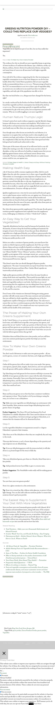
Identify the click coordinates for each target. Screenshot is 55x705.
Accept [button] (31, 704)
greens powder (41, 631)
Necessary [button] (3, 673)
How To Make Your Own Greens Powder (20, 60)
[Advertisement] (27, 597)
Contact (47, 643)
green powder (17, 631)
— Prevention (26, 560)
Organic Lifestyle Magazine (12, 1)
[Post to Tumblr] (9, 44)
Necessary (4, 675)
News (24, 628)
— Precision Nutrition (24, 546)
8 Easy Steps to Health (15, 162)
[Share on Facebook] (3, 44)
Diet (17, 628)
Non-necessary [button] (5, 690)
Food (20, 628)
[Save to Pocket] (10, 44)
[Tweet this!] (4, 44)
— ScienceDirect (26, 557)
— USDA (19, 563)
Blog (13, 628)
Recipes (29, 628)
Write (33, 643)
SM (33, 628)
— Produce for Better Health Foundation (26, 553)
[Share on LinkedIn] (7, 44)
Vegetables (6, 633)
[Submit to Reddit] (12, 44)
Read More (37, 704)
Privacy (27, 644)
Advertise (40, 643)
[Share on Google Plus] (6, 44)
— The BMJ (27, 569)
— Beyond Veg (21, 565)
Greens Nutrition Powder (29, 631)
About (28, 643)
